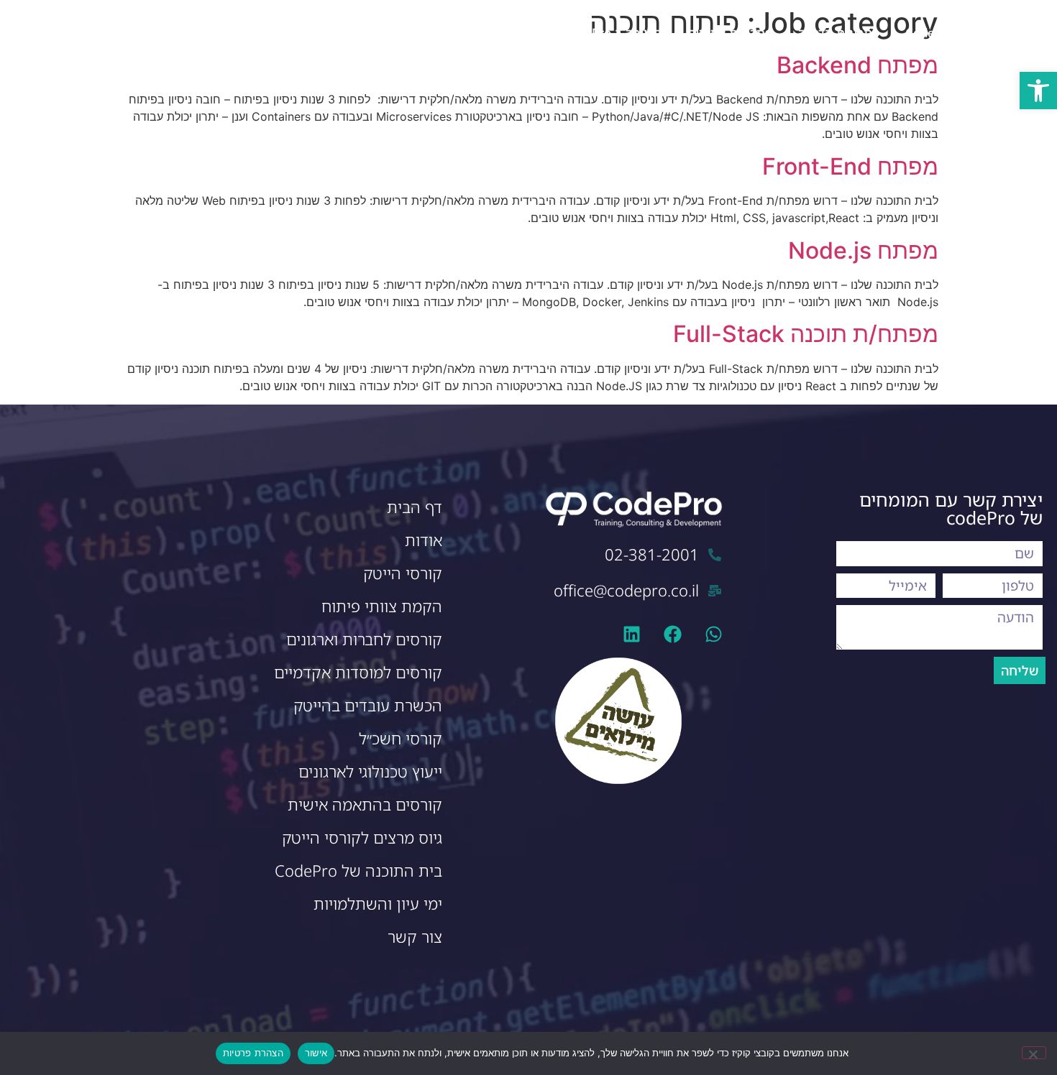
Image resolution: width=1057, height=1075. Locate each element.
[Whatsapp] (714, 634)
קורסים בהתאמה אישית (365, 804)
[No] (1034, 1052)
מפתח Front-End (850, 166)
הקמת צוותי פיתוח (381, 606)
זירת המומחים (507, 32)
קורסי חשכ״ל (400, 738)
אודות (423, 540)
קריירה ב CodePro (612, 32)
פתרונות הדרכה (838, 32)
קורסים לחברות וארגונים (364, 639)
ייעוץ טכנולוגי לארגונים (370, 771)
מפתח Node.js (863, 250)
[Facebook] (673, 634)
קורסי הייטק (402, 573)
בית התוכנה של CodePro (358, 870)
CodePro (929, 32)
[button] (1038, 90)
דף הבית (414, 507)
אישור (316, 1052)
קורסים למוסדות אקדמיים (358, 672)
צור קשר (429, 32)
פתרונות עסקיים (729, 32)
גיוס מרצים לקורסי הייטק (362, 837)
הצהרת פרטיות (253, 1052)
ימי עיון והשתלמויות (378, 903)
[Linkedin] (632, 634)
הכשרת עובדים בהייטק (367, 705)
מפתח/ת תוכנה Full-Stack (805, 334)
